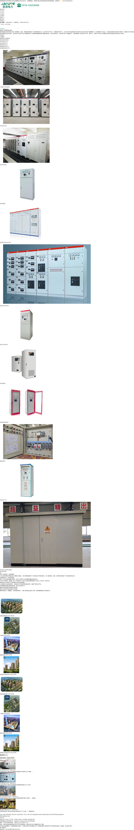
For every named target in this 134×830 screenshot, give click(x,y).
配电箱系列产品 (4, 45)
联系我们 (2, 20)
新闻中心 (2, 17)
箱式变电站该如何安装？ (6, 796)
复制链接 (32, 821)
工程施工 (2, 14)
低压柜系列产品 (4, 43)
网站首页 (2, 9)
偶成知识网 (61, 814)
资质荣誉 (2, 16)
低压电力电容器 (42, 814)
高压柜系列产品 (4, 41)
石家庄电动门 (20, 814)
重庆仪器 (49, 814)
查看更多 (2, 35)
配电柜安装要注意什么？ (6, 809)
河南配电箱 (16, 22)
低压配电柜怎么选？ (5, 770)
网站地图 (30, 819)
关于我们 (2, 11)
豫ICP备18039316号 (15, 829)
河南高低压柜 (23, 1)
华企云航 (7, 829)
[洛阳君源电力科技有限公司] (5, 817)
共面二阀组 (2, 814)
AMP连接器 (8, 814)
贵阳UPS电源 (54, 814)
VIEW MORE (3, 571)
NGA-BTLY (14, 814)
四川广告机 (26, 814)
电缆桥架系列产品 (4, 46)
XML (34, 819)
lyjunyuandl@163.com (22, 822)
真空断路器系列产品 (5, 48)
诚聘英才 (2, 19)
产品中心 (2, 12)
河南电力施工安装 (24, 22)
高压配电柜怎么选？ (5, 783)
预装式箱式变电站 (4, 40)
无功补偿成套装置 (34, 814)
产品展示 (11, 819)
